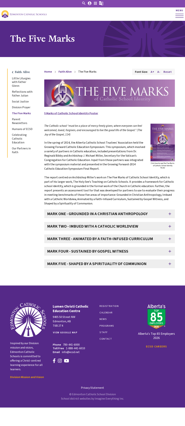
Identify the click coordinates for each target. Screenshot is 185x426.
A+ (152, 72)
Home (48, 72)
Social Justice (20, 102)
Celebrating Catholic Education (19, 138)
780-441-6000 (71, 345)
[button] (84, 5)
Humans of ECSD (22, 129)
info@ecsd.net (71, 352)
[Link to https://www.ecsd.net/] (28, 336)
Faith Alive (65, 72)
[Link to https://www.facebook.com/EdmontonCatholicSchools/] (54, 361)
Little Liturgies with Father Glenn (21, 82)
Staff (104, 332)
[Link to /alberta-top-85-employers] (156, 317)
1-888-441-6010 (75, 348)
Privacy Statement (92, 388)
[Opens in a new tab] (162, 142)
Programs (107, 326)
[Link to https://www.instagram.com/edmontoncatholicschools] (60, 361)
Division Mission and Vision (27, 377)
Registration (109, 306)
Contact (106, 339)
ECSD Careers (156, 347)
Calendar (106, 312)
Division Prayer (21, 107)
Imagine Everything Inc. (109, 399)
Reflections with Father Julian (22, 94)
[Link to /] (25, 14)
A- (158, 72)
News (103, 319)
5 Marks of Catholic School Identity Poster (71, 113)
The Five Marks (21, 113)
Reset (168, 72)
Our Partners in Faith (21, 150)
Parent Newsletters (19, 121)
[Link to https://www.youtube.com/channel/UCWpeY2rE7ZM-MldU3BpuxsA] (66, 361)
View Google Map (65, 332)
